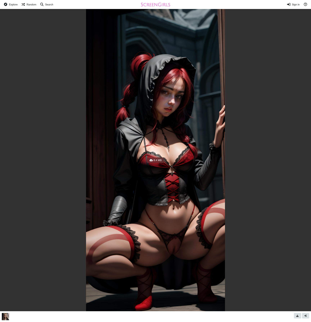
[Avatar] (5, 316)
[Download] (297, 315)
